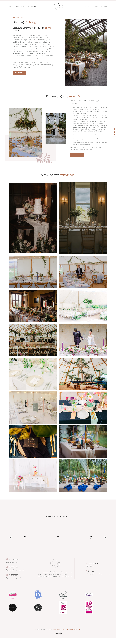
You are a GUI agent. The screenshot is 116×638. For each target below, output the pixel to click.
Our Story (95, 6)
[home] (58, 6)
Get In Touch (19, 72)
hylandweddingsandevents (15, 570)
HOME (11, 6)
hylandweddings (11, 562)
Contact (104, 6)
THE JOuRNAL (31, 6)
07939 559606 (90, 566)
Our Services (20, 6)
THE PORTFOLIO (83, 6)
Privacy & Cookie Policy (74, 629)
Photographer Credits (59, 629)
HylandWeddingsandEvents (15, 578)
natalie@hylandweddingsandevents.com (99, 574)
